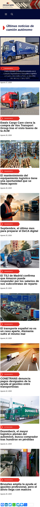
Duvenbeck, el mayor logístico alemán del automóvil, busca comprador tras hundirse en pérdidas (19, 435)
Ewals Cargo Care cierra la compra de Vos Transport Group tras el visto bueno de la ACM (19, 126)
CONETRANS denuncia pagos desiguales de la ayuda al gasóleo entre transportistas (15, 382)
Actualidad (8, 427)
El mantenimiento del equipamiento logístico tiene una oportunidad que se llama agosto (18, 179)
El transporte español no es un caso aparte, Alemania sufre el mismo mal (18, 331)
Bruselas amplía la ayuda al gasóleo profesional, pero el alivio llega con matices (18, 487)
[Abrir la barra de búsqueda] (12, 14)
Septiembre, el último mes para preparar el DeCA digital (19, 229)
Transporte (8, 68)
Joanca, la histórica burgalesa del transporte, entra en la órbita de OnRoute (19, 75)
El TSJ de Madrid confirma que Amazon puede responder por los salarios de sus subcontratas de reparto (19, 279)
